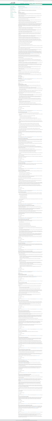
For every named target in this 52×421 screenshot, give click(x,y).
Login (41, 1)
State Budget (30, 3)
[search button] (41, 4)
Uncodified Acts (12, 17)
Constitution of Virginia (13, 12)
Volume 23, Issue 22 (38, 335)
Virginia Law (34, 3)
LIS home (36, 1)
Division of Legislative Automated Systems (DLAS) (32, 420)
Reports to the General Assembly (39, 3)
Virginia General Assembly (25, 1)
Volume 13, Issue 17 (35, 78)
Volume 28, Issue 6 (25, 79)
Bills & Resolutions (27, 3)
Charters (11, 13)
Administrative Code (13, 7)
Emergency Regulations (12, 9)
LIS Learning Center (21, 0)
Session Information (22, 3)
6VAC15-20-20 (32, 52)
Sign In (36, 420)
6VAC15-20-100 (37, 355)
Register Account (39, 1)
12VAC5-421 (22, 379)
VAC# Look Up (11, 10)
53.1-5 (19, 108)
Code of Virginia (12, 6)
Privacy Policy (33, 1)
